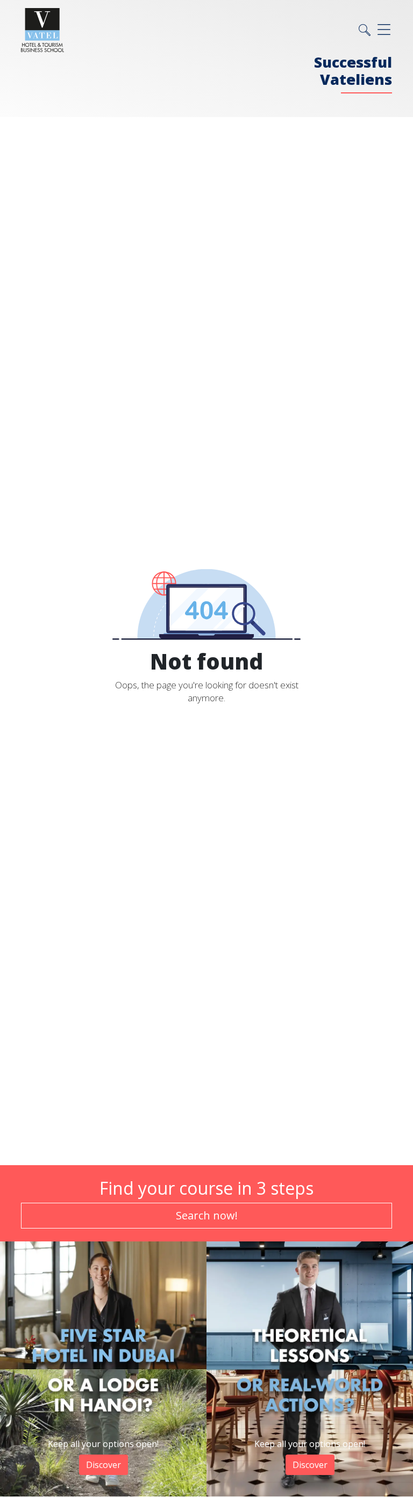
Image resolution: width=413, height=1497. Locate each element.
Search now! (207, 1215)
